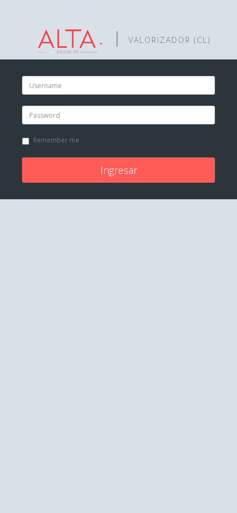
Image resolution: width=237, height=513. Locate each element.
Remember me (56, 140)
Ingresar (118, 170)
